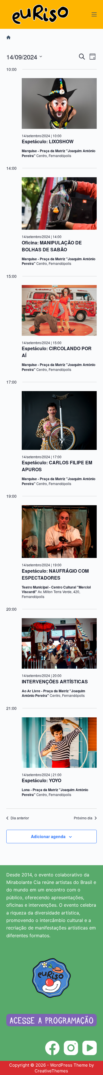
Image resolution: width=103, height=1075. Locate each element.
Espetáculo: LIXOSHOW (48, 141)
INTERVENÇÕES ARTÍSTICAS (55, 681)
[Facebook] (52, 1048)
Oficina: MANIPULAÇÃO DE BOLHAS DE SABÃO (52, 246)
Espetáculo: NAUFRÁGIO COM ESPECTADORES (55, 574)
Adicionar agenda (48, 836)
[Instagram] (71, 1048)
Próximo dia (83, 818)
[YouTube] (89, 1048)
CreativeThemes (51, 1071)
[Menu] (94, 14)
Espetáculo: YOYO (41, 780)
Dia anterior (20, 818)
